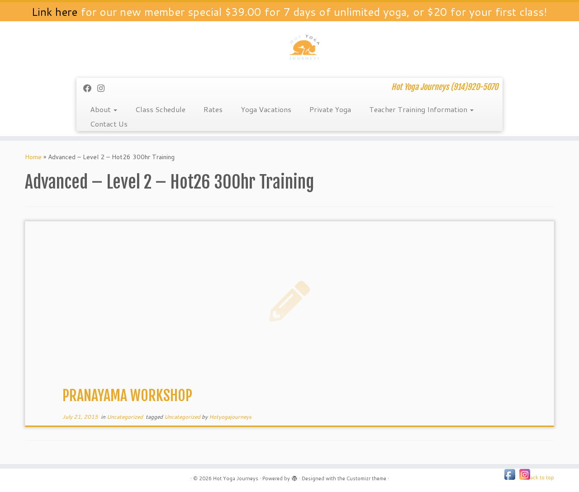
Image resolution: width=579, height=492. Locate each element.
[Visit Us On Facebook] (509, 473)
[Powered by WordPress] (294, 476)
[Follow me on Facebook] (90, 88)
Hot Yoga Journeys (235, 478)
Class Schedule (160, 109)
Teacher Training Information (419, 109)
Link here (54, 11)
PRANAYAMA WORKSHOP (127, 396)
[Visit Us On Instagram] (524, 473)
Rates (213, 109)
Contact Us (109, 123)
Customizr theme (366, 478)
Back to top (540, 477)
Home (33, 156)
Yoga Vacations (266, 109)
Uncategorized (125, 417)
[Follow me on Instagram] (103, 88)
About (101, 109)
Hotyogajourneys (230, 417)
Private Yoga (330, 109)
